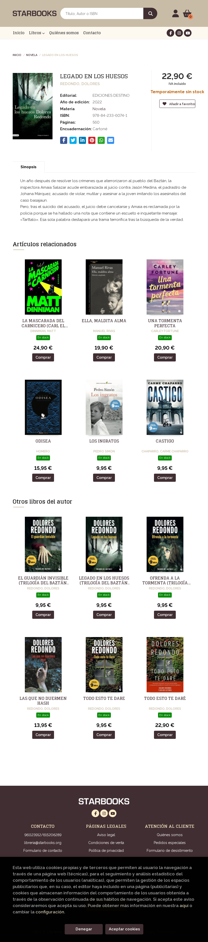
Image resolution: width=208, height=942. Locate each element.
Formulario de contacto (42, 851)
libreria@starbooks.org (42, 843)
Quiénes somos (170, 835)
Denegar (84, 929)
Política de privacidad (106, 851)
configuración (50, 911)
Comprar (43, 357)
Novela (31, 54)
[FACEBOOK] (170, 33)
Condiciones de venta (106, 843)
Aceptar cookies (124, 929)
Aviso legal (106, 835)
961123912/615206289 (42, 835)
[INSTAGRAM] (179, 33)
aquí (184, 905)
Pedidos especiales (170, 843)
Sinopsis (29, 167)
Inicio (17, 54)
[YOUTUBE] (188, 33)
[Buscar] (150, 13)
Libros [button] (35, 32)
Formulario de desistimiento (170, 851)
